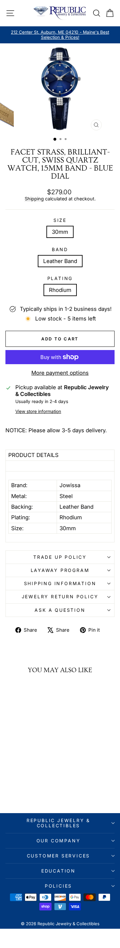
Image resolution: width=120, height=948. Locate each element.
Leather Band (60, 261)
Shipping (34, 198)
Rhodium (60, 290)
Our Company (58, 840)
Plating (60, 278)
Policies (58, 886)
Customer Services (58, 855)
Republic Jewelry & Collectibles (58, 823)
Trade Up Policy (60, 557)
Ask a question (60, 610)
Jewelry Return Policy (60, 596)
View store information (38, 411)
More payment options (60, 373)
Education (58, 870)
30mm (60, 232)
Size (60, 220)
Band (60, 249)
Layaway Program (60, 570)
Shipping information (60, 583)
